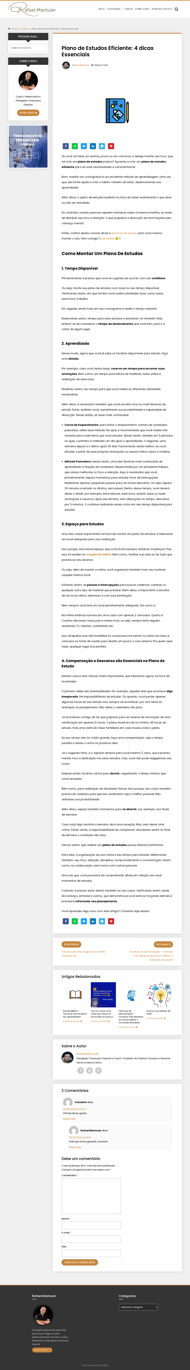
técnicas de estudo (124, 233)
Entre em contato (162, 8)
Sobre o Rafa (142, 8)
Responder (69, 1118)
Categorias (114, 8)
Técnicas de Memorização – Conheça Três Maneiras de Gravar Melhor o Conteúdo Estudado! (151, 956)
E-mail (66, 1232)
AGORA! (104, 1365)
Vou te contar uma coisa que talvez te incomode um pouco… (102, 1014)
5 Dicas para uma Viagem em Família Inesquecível (83, 953)
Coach (24, 28)
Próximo (162, 944)
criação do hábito (98, 554)
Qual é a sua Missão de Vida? (158, 1012)
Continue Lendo (71, 1021)
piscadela (107, 238)
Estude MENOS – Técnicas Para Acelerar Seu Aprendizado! (75, 1014)
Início (102, 8)
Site (64, 1246)
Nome (66, 1218)
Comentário (70, 1175)
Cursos (129, 8)
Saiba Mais (26, 112)
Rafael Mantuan (80, 65)
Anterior (72, 944)
